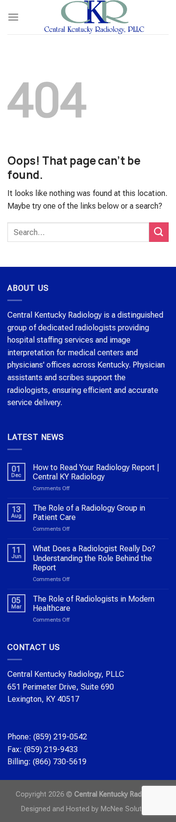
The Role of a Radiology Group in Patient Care (89, 512)
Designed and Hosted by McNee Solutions (88, 809)
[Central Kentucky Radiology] (93, 17)
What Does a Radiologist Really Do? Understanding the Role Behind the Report (94, 558)
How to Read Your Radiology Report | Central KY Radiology (96, 472)
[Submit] (159, 231)
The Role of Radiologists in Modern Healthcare (93, 603)
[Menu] (13, 17)
